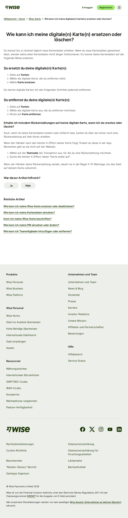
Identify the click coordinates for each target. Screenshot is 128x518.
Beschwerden (14, 460)
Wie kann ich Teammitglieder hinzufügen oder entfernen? (37, 231)
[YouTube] (110, 430)
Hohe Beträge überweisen (21, 328)
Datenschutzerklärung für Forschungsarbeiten (83, 452)
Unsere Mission (77, 320)
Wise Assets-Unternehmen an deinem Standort (95, 502)
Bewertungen (76, 333)
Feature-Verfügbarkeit (19, 407)
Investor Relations (78, 314)
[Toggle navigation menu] (119, 7)
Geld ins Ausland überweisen (23, 322)
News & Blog (75, 288)
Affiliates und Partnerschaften (86, 327)
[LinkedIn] (119, 430)
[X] (92, 430)
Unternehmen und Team (82, 282)
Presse (72, 301)
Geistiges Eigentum (17, 473)
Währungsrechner (16, 368)
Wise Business (14, 288)
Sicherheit (74, 294)
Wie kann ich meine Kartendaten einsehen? (29, 212)
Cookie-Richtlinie (16, 450)
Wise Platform (14, 294)
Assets (10, 347)
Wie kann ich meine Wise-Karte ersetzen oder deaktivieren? (38, 206)
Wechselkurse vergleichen (21, 400)
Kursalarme (12, 394)
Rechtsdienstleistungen (20, 444)
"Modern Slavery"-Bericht (21, 467)
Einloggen (87, 7)
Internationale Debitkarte (21, 335)
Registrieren (105, 7)
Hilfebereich (75, 354)
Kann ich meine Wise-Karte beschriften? (27, 218)
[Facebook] (82, 430)
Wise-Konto (13, 315)
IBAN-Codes (13, 388)
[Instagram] (101, 430)
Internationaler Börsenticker (22, 375)
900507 (31, 496)
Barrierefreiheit (77, 467)
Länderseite (75, 460)
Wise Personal (14, 282)
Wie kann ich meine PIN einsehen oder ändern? (31, 225)
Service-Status (77, 360)
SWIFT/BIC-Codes (16, 381)
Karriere (72, 307)
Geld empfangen (16, 341)
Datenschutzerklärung (81, 444)
